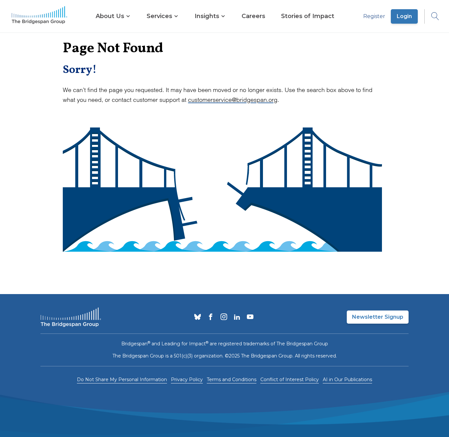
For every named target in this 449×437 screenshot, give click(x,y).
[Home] (39, 16)
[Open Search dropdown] (432, 16)
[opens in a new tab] (197, 317)
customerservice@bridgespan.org (232, 100)
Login (404, 16)
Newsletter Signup (377, 317)
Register (374, 16)
